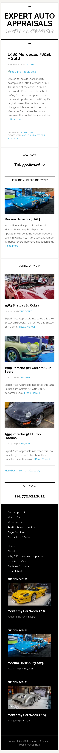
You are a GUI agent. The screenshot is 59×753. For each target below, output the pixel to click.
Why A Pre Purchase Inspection (26, 556)
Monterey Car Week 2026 (27, 611)
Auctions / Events (18, 566)
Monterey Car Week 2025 (27, 715)
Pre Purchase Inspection (22, 527)
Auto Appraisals (17, 512)
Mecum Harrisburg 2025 (22, 219)
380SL (24, 135)
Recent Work (15, 571)
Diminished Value (17, 561)
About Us (13, 551)
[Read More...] (12, 245)
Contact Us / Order (19, 537)
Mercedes (13, 138)
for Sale (41, 135)
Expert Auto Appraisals (29, 20)
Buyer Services (16, 532)
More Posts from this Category (22, 470)
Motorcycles (15, 522)
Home (11, 546)
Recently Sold (28, 132)
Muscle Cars (15, 517)
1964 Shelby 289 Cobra (22, 305)
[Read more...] (17, 119)
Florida (32, 135)
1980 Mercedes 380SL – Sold (29, 56)
